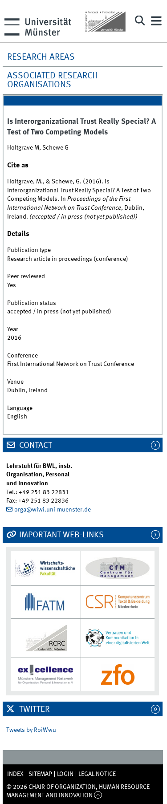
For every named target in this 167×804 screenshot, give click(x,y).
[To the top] (98, 795)
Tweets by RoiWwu (31, 730)
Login (65, 774)
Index (15, 774)
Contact (34, 446)
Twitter (33, 710)
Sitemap (40, 774)
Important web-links (60, 535)
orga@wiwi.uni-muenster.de (52, 510)
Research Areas (41, 57)
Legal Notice (97, 774)
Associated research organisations (52, 80)
